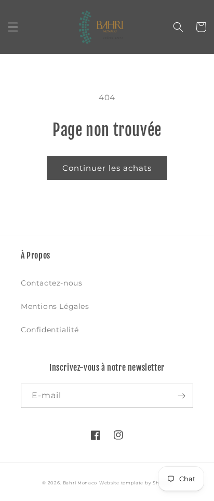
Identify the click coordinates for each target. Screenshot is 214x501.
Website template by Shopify (135, 482)
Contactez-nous (51, 283)
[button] (13, 27)
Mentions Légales (55, 306)
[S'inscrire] (181, 396)
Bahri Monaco (80, 482)
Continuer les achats (107, 168)
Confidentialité (50, 329)
